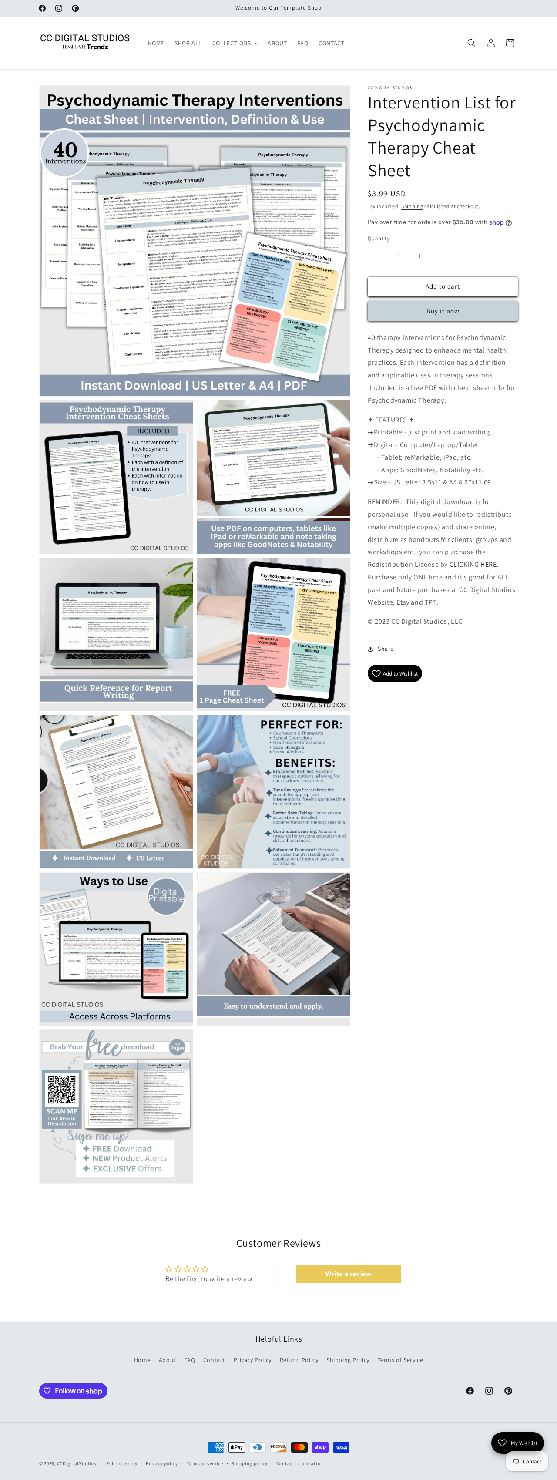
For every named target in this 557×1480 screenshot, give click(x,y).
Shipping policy (250, 1463)
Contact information (299, 1463)
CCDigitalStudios (77, 1463)
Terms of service (205, 1463)
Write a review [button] (348, 1273)
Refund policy (121, 1463)
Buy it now (443, 311)
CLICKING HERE (473, 564)
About (167, 1360)
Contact (214, 1360)
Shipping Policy (347, 1360)
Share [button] (386, 649)
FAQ (189, 1360)
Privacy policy (162, 1463)
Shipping (412, 206)
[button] (235, 43)
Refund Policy (299, 1360)
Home (142, 1360)
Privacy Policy (253, 1360)
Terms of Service (400, 1360)
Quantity (378, 238)
